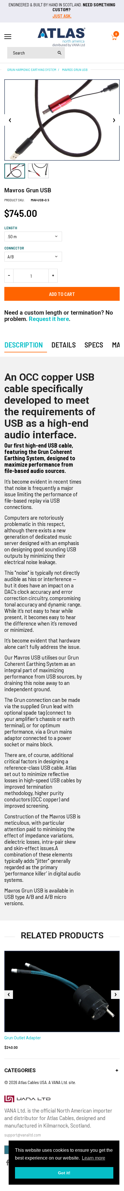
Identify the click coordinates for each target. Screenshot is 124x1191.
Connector (14, 248)
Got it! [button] (64, 1173)
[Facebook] (7, 1163)
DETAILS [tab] (63, 344)
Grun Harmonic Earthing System (31, 69)
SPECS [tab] (93, 344)
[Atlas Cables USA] (62, 36)
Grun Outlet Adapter (22, 1038)
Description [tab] (23, 344)
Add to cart (62, 294)
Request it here (49, 318)
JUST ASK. (62, 15)
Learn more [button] (93, 1158)
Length (10, 228)
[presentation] (8, 994)
